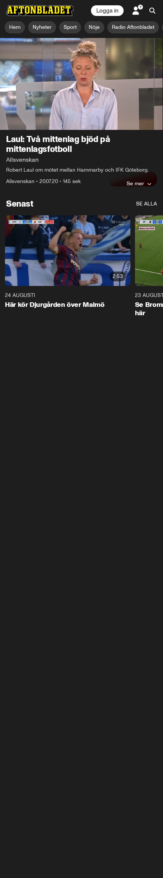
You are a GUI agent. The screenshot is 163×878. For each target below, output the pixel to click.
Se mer (135, 183)
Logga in (107, 10)
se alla (146, 204)
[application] (81, 84)
